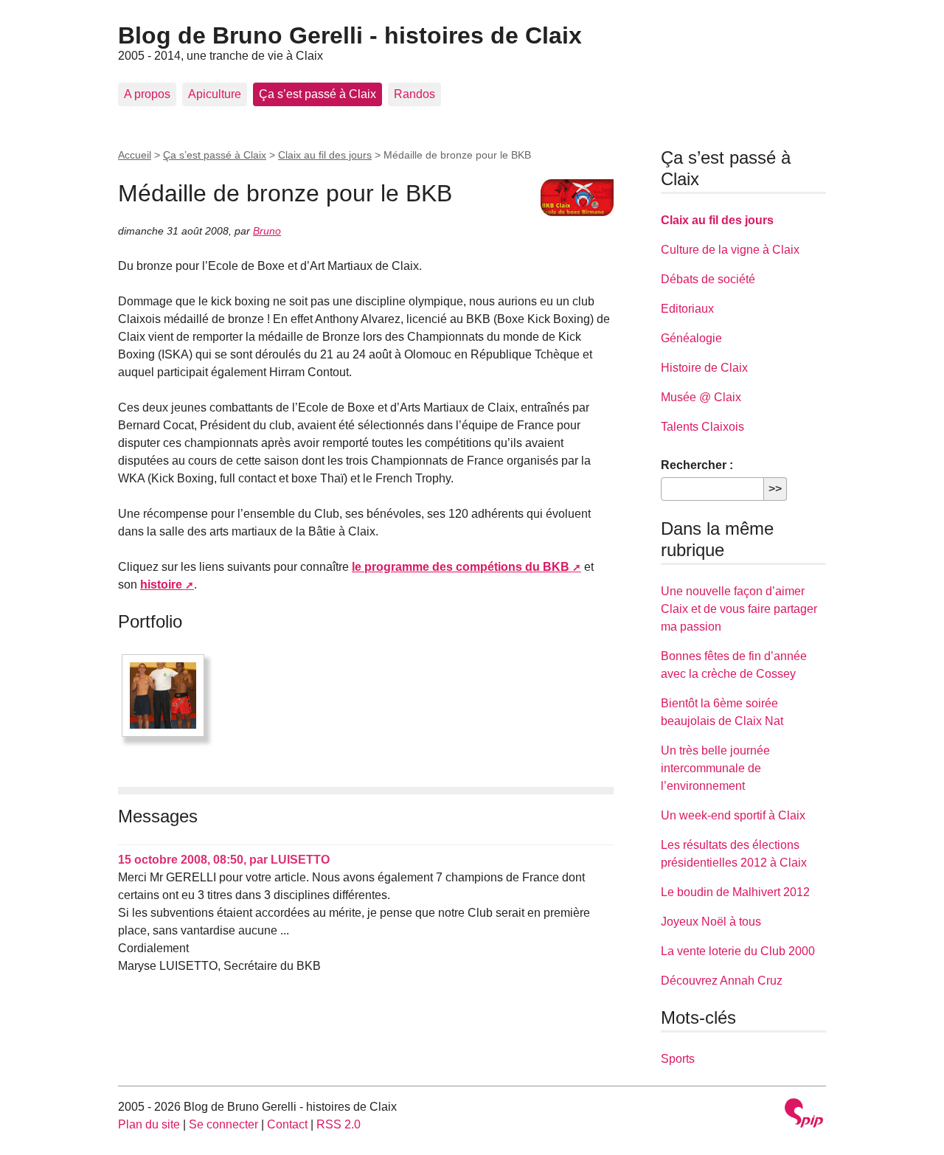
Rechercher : (697, 465)
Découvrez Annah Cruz (721, 980)
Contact (287, 1124)
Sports (678, 1058)
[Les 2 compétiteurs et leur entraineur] (163, 695)
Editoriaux (687, 308)
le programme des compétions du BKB (460, 567)
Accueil (134, 155)
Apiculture (214, 94)
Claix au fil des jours (325, 155)
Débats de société (708, 279)
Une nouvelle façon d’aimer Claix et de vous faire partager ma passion (739, 609)
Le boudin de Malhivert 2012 (735, 892)
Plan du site (149, 1124)
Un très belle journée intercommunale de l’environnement (715, 768)
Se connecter (223, 1124)
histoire (161, 584)
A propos (147, 94)
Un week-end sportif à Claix (733, 815)
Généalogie (691, 338)
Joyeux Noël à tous (711, 921)
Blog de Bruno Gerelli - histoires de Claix (350, 35)
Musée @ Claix (701, 397)
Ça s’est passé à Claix (317, 94)
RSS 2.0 (338, 1124)
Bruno (267, 231)
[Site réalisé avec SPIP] (804, 1114)
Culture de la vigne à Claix (730, 249)
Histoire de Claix (704, 367)
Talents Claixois (702, 426)
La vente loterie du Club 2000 (738, 951)
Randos (414, 94)
